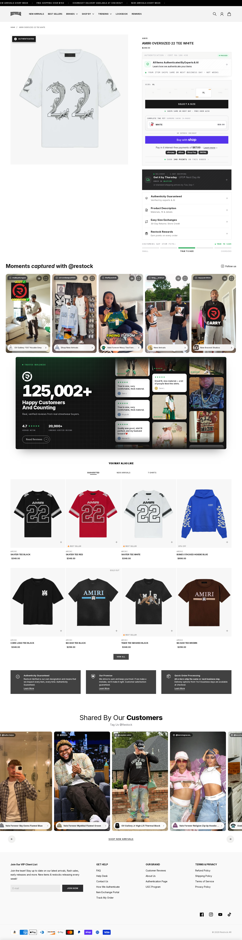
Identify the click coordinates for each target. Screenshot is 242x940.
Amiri (145, 38)
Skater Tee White (130, 554)
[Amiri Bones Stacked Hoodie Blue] (204, 513)
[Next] (230, 839)
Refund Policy (202, 870)
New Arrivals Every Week (108, 3)
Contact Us (102, 881)
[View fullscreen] (46, 278)
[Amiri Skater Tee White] (148, 513)
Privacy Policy (203, 886)
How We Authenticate (108, 886)
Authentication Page (156, 881)
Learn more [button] (209, 147)
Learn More (29, 688)
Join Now (72, 888)
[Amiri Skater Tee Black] (38, 513)
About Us (151, 876)
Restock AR (225, 932)
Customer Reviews (156, 870)
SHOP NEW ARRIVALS (121, 839)
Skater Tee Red (74, 554)
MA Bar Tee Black (76, 643)
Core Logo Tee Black (22, 643)
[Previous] (11, 839)
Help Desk (102, 876)
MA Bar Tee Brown (187, 643)
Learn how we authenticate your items (172, 66)
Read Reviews (34, 439)
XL (203, 92)
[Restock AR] (16, 14)
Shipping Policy (203, 876)
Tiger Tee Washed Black (134, 643)
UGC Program (153, 886)
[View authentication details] (227, 64)
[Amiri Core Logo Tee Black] (38, 602)
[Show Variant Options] (61, 542)
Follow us (230, 266)
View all (121, 657)
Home (13, 27)
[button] (186, 180)
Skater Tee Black (20, 554)
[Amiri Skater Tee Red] (93, 513)
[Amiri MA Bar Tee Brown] (204, 602)
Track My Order (105, 897)
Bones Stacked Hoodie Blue (192, 554)
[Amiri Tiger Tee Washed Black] (148, 602)
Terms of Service (204, 881)
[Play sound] (39, 278)
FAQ (98, 870)
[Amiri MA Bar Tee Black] (93, 602)
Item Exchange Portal (107, 892)
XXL (220, 92)
